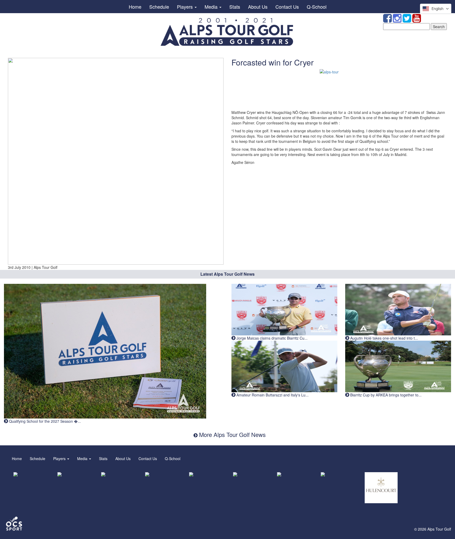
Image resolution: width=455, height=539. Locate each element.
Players (185, 6)
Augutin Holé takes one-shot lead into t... (383, 338)
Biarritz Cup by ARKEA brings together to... (385, 394)
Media (212, 6)
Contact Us (287, 6)
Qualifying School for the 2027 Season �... (44, 421)
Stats (234, 6)
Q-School (317, 6)
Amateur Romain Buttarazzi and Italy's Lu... (272, 394)
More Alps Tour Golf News (231, 434)
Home (135, 6)
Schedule (159, 6)
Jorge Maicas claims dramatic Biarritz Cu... (271, 338)
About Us (258, 6)
